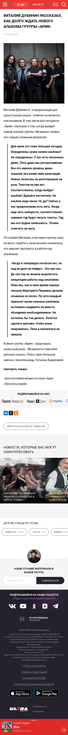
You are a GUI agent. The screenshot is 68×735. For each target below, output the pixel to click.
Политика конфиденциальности (34, 684)
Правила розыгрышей (34, 672)
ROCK (38, 4)
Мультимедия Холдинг (34, 619)
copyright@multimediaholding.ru (34, 660)
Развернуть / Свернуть (34, 720)
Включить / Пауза (7, 727)
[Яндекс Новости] (12, 401)
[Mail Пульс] (56, 401)
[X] (11, 413)
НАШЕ (21, 4)
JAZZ (55, 4)
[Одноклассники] (16, 413)
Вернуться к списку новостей (26, 426)
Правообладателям (34, 678)
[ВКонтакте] (6, 413)
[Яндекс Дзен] (36, 401)
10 (64, 730)
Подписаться (50, 580)
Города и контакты (34, 666)
